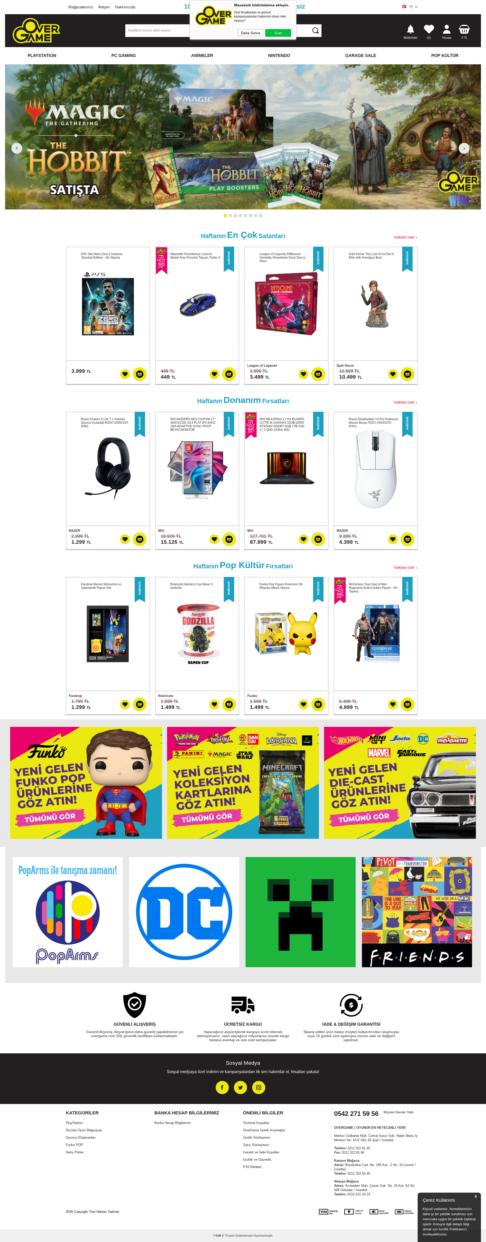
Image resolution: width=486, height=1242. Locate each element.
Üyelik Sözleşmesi (256, 1137)
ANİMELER (202, 55)
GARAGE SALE (360, 55)
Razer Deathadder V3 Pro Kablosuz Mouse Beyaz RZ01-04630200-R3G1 (373, 422)
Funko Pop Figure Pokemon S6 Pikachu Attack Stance (280, 586)
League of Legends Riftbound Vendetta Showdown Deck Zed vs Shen (282, 257)
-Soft (217, 1235)
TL (464, 37)
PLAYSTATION (42, 55)
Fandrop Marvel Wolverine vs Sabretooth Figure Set (101, 586)
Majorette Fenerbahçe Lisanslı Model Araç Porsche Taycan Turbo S (195, 255)
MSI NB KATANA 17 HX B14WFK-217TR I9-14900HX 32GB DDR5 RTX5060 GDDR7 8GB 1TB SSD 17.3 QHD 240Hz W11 (282, 424)
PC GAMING (123, 55)
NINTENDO (279, 55)
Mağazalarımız (80, 7)
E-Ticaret (228, 1235)
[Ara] (315, 30)
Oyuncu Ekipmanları (81, 1137)
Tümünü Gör (403, 237)
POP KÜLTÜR (444, 55)
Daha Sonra (250, 33)
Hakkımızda (125, 7)
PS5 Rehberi (252, 1167)
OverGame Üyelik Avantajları (264, 1130)
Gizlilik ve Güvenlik (257, 1159)
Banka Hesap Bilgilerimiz (172, 1123)
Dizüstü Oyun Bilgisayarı (84, 1130)
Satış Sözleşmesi (256, 1145)
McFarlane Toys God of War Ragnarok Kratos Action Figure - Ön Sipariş (373, 588)
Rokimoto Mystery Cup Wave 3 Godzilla (191, 586)
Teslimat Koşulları (256, 1123)
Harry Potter (75, 1152)
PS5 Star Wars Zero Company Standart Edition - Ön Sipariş (101, 255)
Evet (278, 33)
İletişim (104, 7)
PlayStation (74, 1123)
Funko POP (74, 1145)
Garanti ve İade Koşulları (261, 1152)
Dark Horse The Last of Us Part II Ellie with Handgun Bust (371, 255)
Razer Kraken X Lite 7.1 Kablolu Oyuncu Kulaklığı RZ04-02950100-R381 (105, 422)
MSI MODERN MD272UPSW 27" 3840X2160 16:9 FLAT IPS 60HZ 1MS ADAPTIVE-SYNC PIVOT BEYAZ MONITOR (192, 424)
